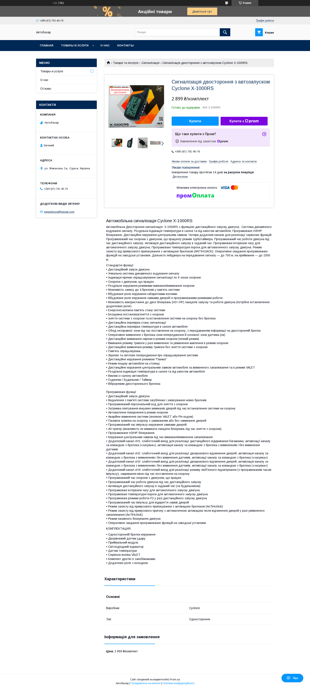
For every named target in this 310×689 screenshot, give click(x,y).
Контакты (125, 45)
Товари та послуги (125, 63)
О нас (105, 45)
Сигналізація (150, 63)
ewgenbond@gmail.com (59, 211)
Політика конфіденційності (178, 683)
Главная (46, 45)
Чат (295, 678)
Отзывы (45, 88)
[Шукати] (225, 32)
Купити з (236, 121)
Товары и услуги (75, 45)
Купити (195, 121)
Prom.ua (175, 679)
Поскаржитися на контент (145, 683)
